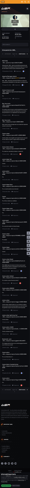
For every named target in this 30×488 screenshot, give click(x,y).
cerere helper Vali (7, 159)
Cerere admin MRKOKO (8, 288)
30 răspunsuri (15, 271)
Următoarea (22, 53)
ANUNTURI (22, 78)
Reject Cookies (16, 485)
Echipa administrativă (7, 432)
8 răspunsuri (18, 71)
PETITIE (5, 61)
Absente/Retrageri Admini (9, 76)
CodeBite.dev (17, 472)
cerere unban (5, 300)
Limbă (9, 470)
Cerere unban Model (7, 259)
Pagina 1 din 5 (14, 54)
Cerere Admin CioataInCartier (10, 364)
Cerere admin (6, 352)
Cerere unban (6, 133)
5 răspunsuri (16, 359)
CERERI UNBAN (5, 106)
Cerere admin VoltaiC (8, 276)
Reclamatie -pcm (7, 339)
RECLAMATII (22, 340)
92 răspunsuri (17, 85)
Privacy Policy (4, 481)
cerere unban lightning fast (9, 315)
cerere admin (5, 171)
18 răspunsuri (15, 142)
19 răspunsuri (15, 347)
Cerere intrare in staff (8, 90)
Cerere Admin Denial (7, 147)
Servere (4, 434)
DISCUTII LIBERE (18, 62)
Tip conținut (7, 44)
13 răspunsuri (16, 242)
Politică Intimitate (18, 470)
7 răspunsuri (14, 166)
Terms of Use (21, 480)
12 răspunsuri (15, 154)
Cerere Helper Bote (7, 184)
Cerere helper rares (7, 208)
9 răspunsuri (16, 98)
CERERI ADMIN (5, 93)
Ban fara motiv (6, 103)
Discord (3, 451)
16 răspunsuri (15, 310)
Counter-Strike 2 (6, 446)
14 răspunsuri (16, 115)
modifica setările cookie (19, 477)
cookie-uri (8, 475)
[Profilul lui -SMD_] (15, 29)
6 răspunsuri (15, 179)
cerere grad (5, 220)
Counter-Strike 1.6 (6, 448)
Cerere (4, 196)
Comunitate (4, 431)
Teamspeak (4, 450)
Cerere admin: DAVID (7, 327)
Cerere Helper (6, 247)
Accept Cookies (6, 485)
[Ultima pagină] (27, 54)
